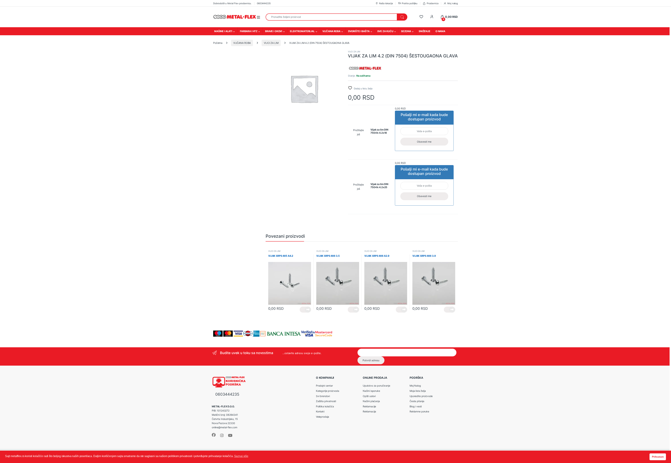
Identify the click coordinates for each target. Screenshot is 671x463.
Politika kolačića (325, 406)
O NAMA (440, 31)
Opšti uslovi (369, 396)
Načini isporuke (371, 390)
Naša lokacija (386, 3)
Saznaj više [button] (241, 456)
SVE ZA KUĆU (385, 31)
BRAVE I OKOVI (273, 31)
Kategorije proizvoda (327, 390)
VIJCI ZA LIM (271, 42)
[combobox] (331, 17)
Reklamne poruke (419, 411)
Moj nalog (452, 3)
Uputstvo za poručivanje (376, 385)
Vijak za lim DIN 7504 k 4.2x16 (379, 131)
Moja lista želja (418, 390)
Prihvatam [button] (658, 456)
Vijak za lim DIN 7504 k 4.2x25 (379, 186)
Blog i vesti (416, 406)
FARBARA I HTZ (248, 31)
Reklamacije (369, 406)
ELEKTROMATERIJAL (302, 31)
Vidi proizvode (305, 310)
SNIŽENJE (424, 31)
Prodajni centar (324, 385)
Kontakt (320, 411)
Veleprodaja (322, 416)
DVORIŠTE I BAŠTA (359, 31)
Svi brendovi (323, 396)
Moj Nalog (415, 385)
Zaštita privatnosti (326, 401)
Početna (217, 42)
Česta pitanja (417, 401)
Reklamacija (369, 411)
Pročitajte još (358, 132)
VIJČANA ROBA (331, 31)
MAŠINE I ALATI (223, 31)
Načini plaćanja (371, 401)
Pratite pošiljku (409, 3)
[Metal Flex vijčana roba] (365, 68)
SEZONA (406, 31)
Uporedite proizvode (421, 396)
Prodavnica (432, 3)
